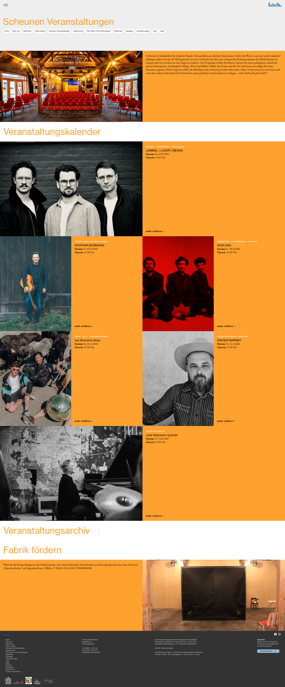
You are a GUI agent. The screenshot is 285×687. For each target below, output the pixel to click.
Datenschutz (10, 669)
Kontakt (8, 665)
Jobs (155, 31)
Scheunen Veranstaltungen (59, 31)
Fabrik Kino (27, 31)
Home (6, 31)
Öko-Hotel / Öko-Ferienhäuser (99, 31)
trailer (162, 31)
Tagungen (129, 31)
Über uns (16, 31)
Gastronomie (78, 31)
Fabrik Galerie (40, 31)
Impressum (9, 667)
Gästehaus (118, 31)
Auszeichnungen (143, 31)
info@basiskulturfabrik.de (91, 652)
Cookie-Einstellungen (13, 671)
